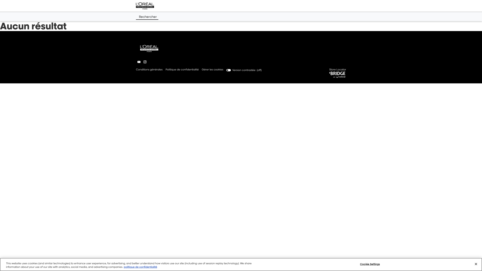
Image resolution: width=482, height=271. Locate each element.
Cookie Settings (370, 264)
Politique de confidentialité (182, 70)
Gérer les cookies (212, 69)
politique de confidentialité (140, 267)
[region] (241, 264)
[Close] (476, 264)
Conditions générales (149, 70)
